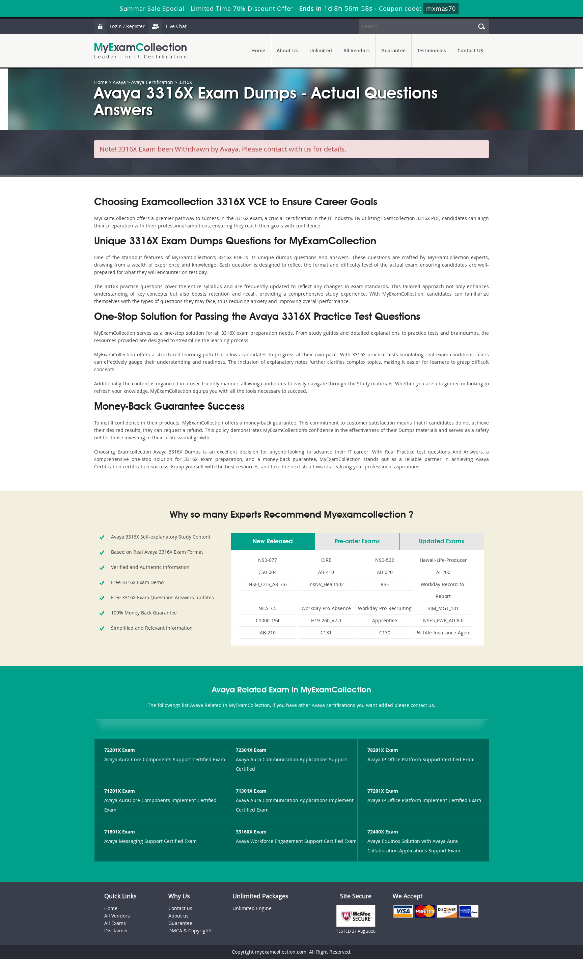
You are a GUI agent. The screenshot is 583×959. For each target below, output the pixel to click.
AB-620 (385, 572)
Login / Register (127, 26)
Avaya (119, 82)
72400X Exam (382, 831)
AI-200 (443, 572)
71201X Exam (119, 791)
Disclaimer (116, 930)
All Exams (115, 923)
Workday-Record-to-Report (443, 590)
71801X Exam (119, 831)
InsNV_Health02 (326, 584)
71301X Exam (251, 791)
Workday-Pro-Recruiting (385, 608)
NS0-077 (267, 560)
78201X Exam (382, 750)
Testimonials (431, 50)
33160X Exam (251, 831)
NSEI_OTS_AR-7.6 (268, 584)
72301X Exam (251, 750)
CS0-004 (267, 572)
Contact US (470, 50)
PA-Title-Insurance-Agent (443, 632)
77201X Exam (382, 791)
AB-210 (268, 632)
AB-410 (326, 572)
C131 (326, 632)
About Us (287, 50)
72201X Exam (119, 750)
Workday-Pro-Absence (326, 608)
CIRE (326, 560)
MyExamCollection (140, 50)
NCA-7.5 (267, 608)
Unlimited (320, 50)
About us (178, 915)
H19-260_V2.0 (326, 620)
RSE (385, 584)
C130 (384, 632)
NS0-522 (384, 560)
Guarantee (393, 50)
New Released (273, 542)
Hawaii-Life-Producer (443, 560)
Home (258, 50)
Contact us (180, 908)
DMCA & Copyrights (190, 930)
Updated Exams (441, 542)
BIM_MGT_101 (443, 608)
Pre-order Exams (357, 542)
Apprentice (384, 620)
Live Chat (176, 26)
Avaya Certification (152, 82)
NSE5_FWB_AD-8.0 (443, 620)
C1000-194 (267, 620)
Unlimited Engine (252, 908)
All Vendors (356, 50)
